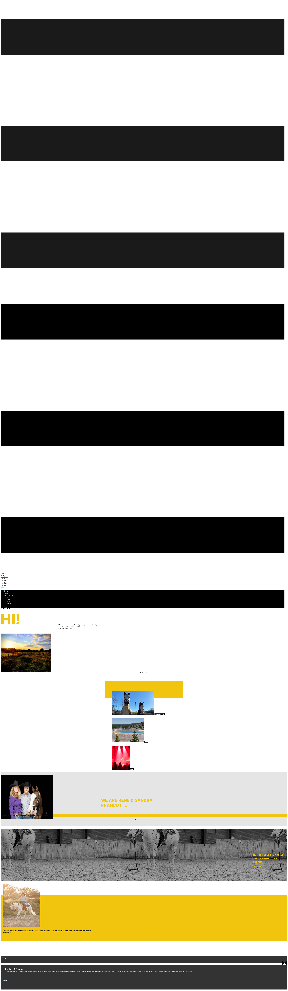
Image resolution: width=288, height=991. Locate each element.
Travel (146, 742)
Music (131, 769)
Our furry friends (159, 714)
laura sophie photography (144, 819)
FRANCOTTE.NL (5, 608)
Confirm (5, 980)
